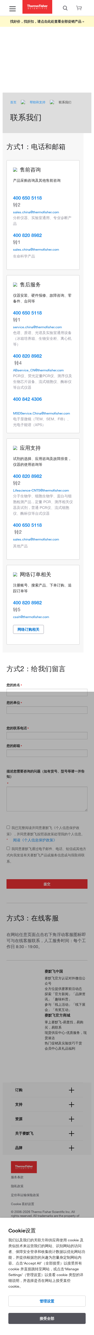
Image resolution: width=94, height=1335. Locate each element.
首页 (13, 102)
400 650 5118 (27, 198)
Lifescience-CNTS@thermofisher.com (41, 490)
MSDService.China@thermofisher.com (41, 413)
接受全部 (47, 1318)
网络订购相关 (28, 629)
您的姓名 (13, 685)
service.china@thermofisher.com (37, 327)
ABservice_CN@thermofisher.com (38, 370)
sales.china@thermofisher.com (36, 212)
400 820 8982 (27, 235)
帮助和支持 (37, 102)
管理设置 (47, 1301)
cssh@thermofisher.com (31, 617)
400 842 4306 (27, 399)
